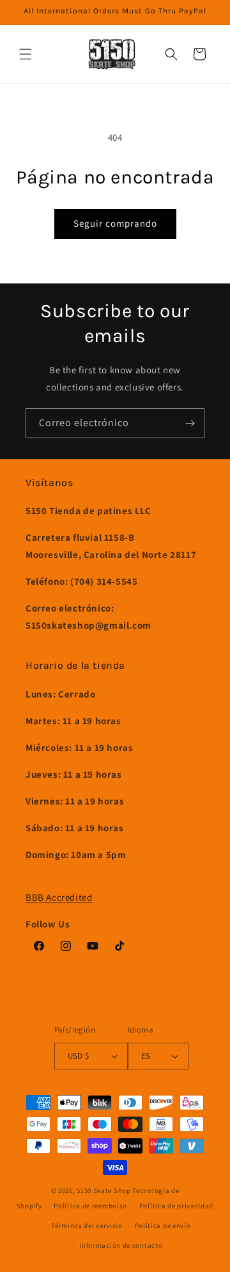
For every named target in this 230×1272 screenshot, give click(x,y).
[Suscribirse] (190, 423)
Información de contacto (120, 1245)
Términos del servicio (87, 1225)
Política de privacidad (176, 1205)
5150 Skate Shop (104, 1190)
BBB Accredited (59, 897)
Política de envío (163, 1225)
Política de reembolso (90, 1205)
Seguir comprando (115, 223)
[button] (26, 54)
